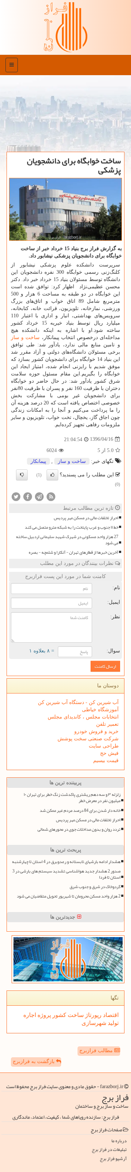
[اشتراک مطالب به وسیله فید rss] (51, 496)
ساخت (75, 1015)
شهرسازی (94, 1023)
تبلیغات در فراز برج (109, 1149)
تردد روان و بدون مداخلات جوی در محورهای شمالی (78, 829)
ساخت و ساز (25, 337)
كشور (58, 1015)
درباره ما (119, 1141)
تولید (112, 1023)
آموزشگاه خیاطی (100, 709)
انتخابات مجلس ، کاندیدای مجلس (83, 717)
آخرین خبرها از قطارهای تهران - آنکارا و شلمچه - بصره (73, 552)
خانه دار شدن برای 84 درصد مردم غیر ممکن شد (80, 810)
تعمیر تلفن (107, 724)
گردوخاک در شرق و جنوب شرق (95, 887)
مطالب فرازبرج (96, 1050)
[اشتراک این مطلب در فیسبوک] (28, 496)
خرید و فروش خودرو (96, 731)
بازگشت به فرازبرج (34, 1061)
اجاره (29, 1015)
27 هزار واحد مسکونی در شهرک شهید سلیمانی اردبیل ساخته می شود (67, 540)
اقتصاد (110, 1015)
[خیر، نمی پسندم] (22, 474)
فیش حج (109, 753)
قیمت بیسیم (106, 760)
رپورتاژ (93, 1015)
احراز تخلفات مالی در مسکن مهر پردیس (86, 518)
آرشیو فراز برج (113, 1159)
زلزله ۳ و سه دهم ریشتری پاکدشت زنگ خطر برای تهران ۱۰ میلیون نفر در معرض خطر (72, 797)
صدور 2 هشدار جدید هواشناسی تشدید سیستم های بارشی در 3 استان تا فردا (66, 874)
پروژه (43, 1015)
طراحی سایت (104, 746)
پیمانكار (38, 461)
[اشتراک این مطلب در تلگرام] (39, 496)
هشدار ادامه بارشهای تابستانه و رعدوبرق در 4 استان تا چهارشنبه (66, 862)
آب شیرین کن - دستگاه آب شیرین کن (78, 702)
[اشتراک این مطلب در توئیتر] (16, 496)
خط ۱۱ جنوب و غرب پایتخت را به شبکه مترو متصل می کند (71, 527)
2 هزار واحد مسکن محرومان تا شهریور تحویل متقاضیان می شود (68, 896)
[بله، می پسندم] (52, 474)
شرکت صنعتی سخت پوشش (88, 738)
